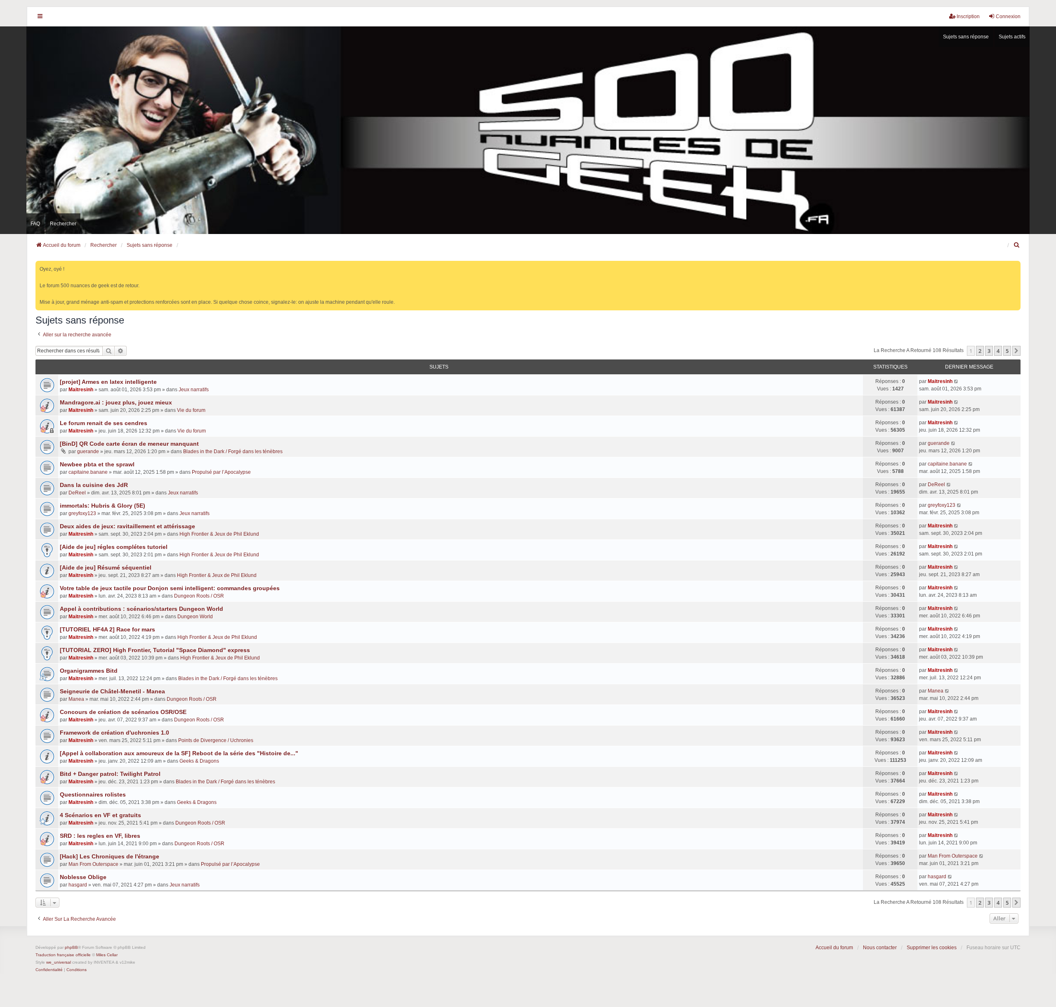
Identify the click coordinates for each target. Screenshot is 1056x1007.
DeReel (77, 493)
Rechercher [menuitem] (63, 224)
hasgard (77, 885)
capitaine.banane (88, 472)
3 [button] (989, 351)
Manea (76, 699)
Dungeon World (195, 616)
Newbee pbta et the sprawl (97, 464)
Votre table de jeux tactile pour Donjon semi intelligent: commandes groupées (170, 588)
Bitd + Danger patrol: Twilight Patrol (110, 774)
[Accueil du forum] (528, 130)
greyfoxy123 (82, 513)
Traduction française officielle (63, 955)
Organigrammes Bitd (89, 670)
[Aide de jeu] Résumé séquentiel (105, 567)
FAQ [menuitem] (35, 224)
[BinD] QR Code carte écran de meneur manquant (129, 443)
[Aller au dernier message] (956, 381)
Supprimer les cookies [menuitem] (932, 947)
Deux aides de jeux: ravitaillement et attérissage (127, 526)
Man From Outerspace (93, 864)
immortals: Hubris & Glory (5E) (102, 505)
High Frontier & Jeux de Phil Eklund (219, 534)
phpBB (71, 947)
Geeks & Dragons (199, 761)
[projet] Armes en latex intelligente (108, 381)
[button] (1016, 351)
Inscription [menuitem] (968, 16)
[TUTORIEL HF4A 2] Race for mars (107, 629)
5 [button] (1007, 351)
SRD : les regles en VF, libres (100, 835)
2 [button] (979, 351)
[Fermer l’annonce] (1015, 265)
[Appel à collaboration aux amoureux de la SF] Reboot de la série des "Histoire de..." (179, 753)
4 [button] (998, 351)
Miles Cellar (107, 955)
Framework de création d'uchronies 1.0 (114, 732)
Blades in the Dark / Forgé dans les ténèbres (233, 451)
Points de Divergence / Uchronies (215, 740)
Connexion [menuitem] (1008, 16)
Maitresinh (80, 389)
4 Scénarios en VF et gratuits (100, 815)
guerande (88, 451)
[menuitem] (1017, 245)
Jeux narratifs (194, 389)
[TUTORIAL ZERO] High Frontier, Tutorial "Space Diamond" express (155, 650)
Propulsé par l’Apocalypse (221, 472)
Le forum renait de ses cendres (103, 423)
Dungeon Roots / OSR (199, 596)
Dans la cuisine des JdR (94, 485)
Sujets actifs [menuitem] (1012, 37)
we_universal (58, 962)
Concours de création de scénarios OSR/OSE (123, 712)
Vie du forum (191, 410)
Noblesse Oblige (83, 877)
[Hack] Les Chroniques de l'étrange (109, 856)
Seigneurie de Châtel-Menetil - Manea (112, 691)
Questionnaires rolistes (93, 794)
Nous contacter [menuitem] (880, 947)
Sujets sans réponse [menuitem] (966, 37)
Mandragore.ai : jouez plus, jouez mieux (116, 402)
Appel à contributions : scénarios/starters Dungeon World (141, 608)
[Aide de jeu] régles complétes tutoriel (113, 547)
